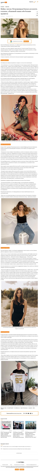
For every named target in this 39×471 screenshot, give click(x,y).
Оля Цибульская (17, 407)
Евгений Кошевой (10, 407)
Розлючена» (34, 159)
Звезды (2, 408)
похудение (30, 407)
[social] (23, 413)
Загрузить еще (19, 453)
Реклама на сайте (5, 464)
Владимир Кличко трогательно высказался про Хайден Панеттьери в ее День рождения (16, 448)
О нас (11, 464)
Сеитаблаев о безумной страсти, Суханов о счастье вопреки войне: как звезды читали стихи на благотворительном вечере (18, 435)
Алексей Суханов (20, 334)
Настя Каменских (4, 53)
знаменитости (30, 56)
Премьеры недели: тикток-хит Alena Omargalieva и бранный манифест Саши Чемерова (16, 446)
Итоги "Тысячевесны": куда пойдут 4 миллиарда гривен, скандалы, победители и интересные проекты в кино (6, 435)
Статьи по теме (4, 418)
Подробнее (22, 469)
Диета (34, 407)
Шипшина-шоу (23, 256)
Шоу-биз (31, 1)
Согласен (16, 469)
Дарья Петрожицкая (24, 407)
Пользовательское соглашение (19, 464)
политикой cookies (30, 467)
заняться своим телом (15, 46)
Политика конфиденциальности (32, 464)
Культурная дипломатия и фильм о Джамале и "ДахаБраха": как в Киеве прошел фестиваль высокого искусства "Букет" (30, 435)
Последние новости (5, 443)
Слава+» (20, 66)
